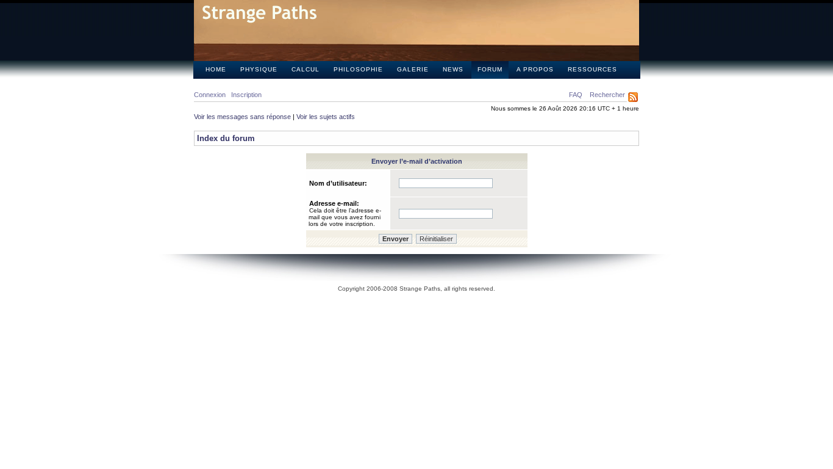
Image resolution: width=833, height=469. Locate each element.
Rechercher (607, 94)
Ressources (592, 69)
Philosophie (358, 69)
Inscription (246, 94)
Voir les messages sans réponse (242, 116)
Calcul (305, 69)
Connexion (210, 94)
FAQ (575, 94)
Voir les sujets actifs (325, 116)
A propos (535, 69)
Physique (258, 69)
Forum (489, 69)
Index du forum (226, 138)
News (453, 69)
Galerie (413, 69)
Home (216, 69)
